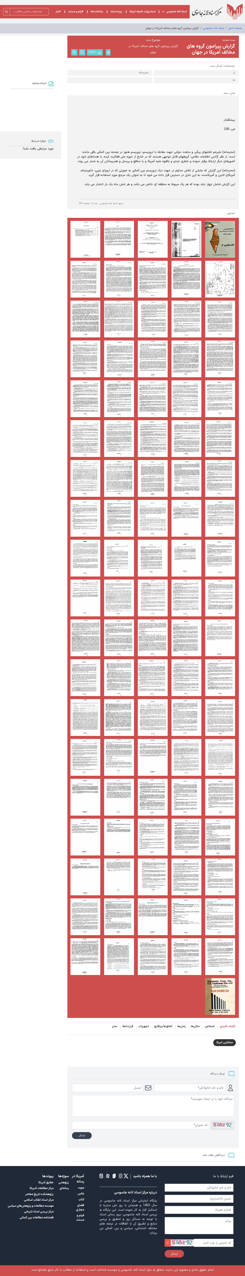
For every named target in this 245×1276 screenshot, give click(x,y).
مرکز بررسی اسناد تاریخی (39, 1212)
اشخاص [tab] (210, 1026)
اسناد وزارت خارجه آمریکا (143, 12)
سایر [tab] (114, 1026)
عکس (81, 1194)
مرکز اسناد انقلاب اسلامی (39, 1200)
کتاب (81, 1199)
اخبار (58, 12)
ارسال (82, 1135)
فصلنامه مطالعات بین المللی (37, 1217)
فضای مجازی (80, 1207)
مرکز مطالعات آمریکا (42, 1188)
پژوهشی (63, 1182)
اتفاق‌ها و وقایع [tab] (163, 1026)
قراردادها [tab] (127, 1026)
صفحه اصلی (235, 28)
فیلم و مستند (75, 12)
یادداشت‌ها (97, 12)
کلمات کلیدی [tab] (227, 1026)
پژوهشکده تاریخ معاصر (39, 1194)
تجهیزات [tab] (143, 1026)
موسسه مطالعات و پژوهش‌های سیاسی (31, 1206)
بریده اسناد (116, 12)
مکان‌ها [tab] (195, 1026)
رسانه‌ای (64, 1188)
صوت (81, 1188)
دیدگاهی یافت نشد (214, 1155)
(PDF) (92, 52)
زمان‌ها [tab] (181, 1026)
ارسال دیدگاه (217, 1074)
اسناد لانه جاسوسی (176, 12)
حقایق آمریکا (46, 1182)
